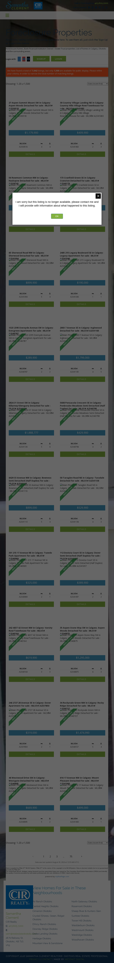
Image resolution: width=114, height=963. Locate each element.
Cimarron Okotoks (42, 910)
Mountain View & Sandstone (47, 943)
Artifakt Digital (75, 959)
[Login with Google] (23, 60)
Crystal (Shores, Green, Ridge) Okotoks (48, 917)
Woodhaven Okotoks (83, 939)
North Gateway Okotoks (84, 901)
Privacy (34, 959)
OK (57, 216)
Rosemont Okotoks (82, 906)
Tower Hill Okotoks (81, 920)
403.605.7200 (101, 2)
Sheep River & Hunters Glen (86, 910)
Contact (46, 959)
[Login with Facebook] (19, 60)
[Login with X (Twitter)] (28, 60)
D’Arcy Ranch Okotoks (44, 924)
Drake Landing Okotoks (45, 933)
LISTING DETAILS (31, 154)
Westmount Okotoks (83, 930)
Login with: (11, 59)
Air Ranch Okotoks (42, 901)
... (63, 856)
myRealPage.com (62, 876)
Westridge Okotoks (82, 934)
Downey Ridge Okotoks (45, 928)
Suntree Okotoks (80, 915)
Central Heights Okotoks (45, 906)
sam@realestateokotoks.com (21, 933)
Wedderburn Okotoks (83, 925)
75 (71, 856)
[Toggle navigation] (7, 15)
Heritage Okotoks (42, 938)
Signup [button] (41, 58)
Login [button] (58, 58)
